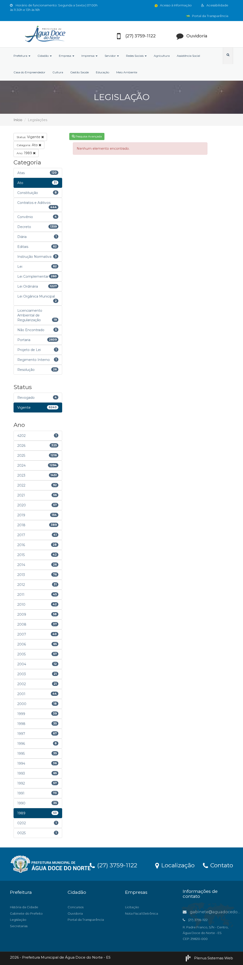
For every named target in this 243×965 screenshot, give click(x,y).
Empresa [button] (65, 55)
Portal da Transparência (209, 16)
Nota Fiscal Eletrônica (141, 913)
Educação (102, 72)
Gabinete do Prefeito (26, 913)
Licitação (132, 907)
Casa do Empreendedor (29, 72)
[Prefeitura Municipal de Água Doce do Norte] (44, 34)
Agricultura (162, 55)
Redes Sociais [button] (135, 55)
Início (18, 120)
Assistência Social (188, 55)
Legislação (18, 919)
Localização (177, 865)
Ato (28, 145)
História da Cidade (24, 907)
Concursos (76, 907)
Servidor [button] (111, 55)
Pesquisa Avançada (88, 136)
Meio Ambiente (126, 72)
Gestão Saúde (79, 72)
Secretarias (19, 926)
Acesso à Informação (175, 5)
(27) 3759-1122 (116, 865)
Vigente (29, 137)
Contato (221, 865)
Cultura (57, 72)
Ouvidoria (75, 913)
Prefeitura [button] (21, 55)
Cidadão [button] (43, 55)
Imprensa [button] (88, 55)
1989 (25, 153)
